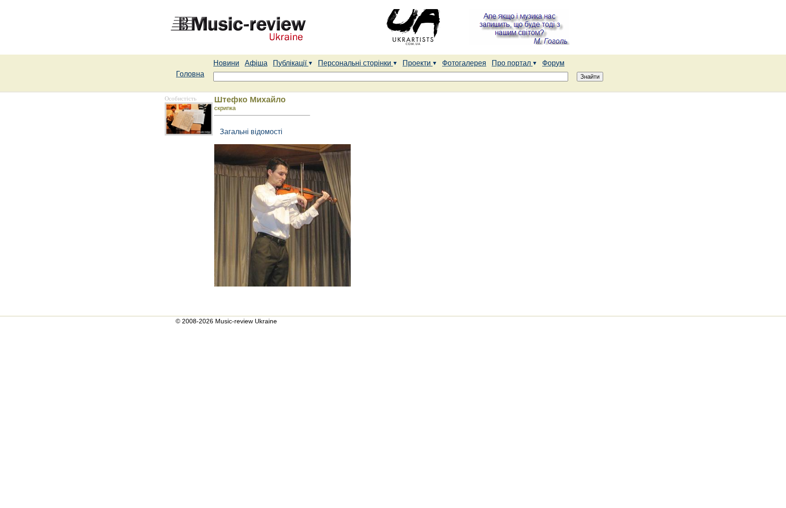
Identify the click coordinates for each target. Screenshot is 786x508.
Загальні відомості (249, 132)
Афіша (256, 63)
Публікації (290, 63)
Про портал (512, 63)
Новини (226, 63)
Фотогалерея (464, 63)
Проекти (418, 63)
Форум (553, 63)
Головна (190, 74)
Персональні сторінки (355, 63)
